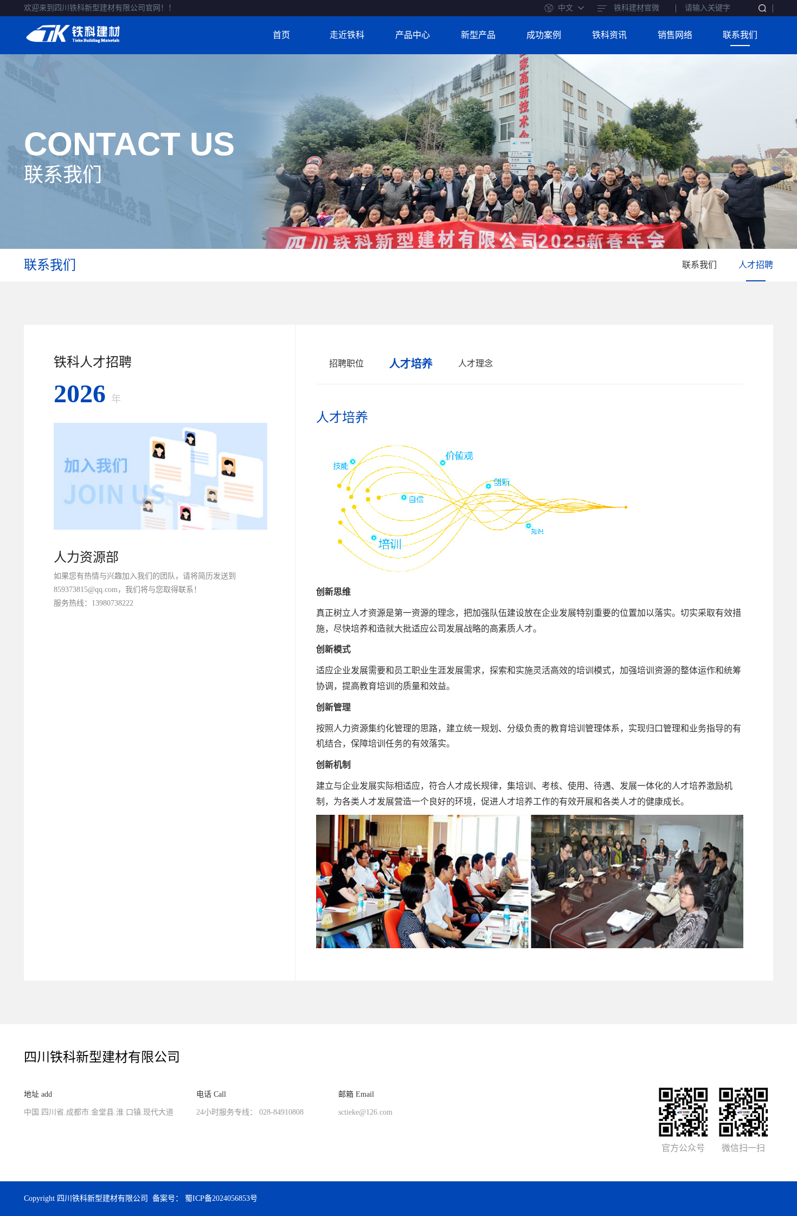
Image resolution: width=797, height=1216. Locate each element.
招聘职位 (346, 363)
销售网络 (675, 35)
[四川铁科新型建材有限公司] (72, 30)
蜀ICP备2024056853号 (221, 1198)
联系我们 (740, 35)
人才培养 (411, 364)
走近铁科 (347, 35)
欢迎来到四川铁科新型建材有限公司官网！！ (100, 8)
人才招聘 (755, 264)
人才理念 (475, 363)
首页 (281, 35)
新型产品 (478, 35)
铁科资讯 (609, 35)
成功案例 (543, 35)
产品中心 (412, 35)
